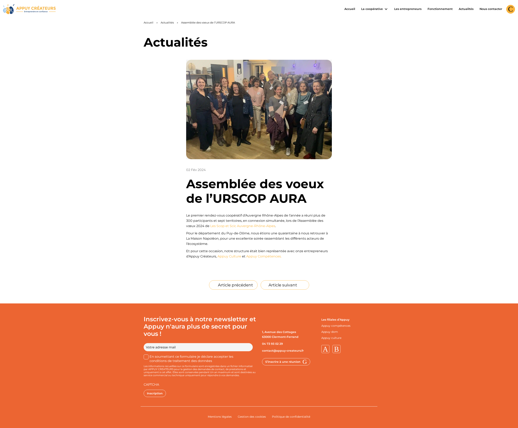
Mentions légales (220, 416)
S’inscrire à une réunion (282, 362)
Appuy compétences (335, 326)
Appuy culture (331, 338)
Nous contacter (491, 9)
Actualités (466, 9)
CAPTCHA (151, 384)
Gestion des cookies (252, 416)
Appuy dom (329, 332)
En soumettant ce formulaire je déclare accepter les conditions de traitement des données (191, 359)
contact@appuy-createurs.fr (283, 350)
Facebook (336, 349)
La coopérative (372, 9)
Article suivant (283, 285)
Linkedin (325, 349)
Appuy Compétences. (263, 256)
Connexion (510, 13)
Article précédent (235, 285)
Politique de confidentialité (291, 416)
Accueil (349, 9)
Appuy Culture (230, 256)
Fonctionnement (440, 9)
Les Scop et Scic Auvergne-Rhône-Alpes (242, 226)
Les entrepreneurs (407, 9)
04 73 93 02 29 (272, 344)
